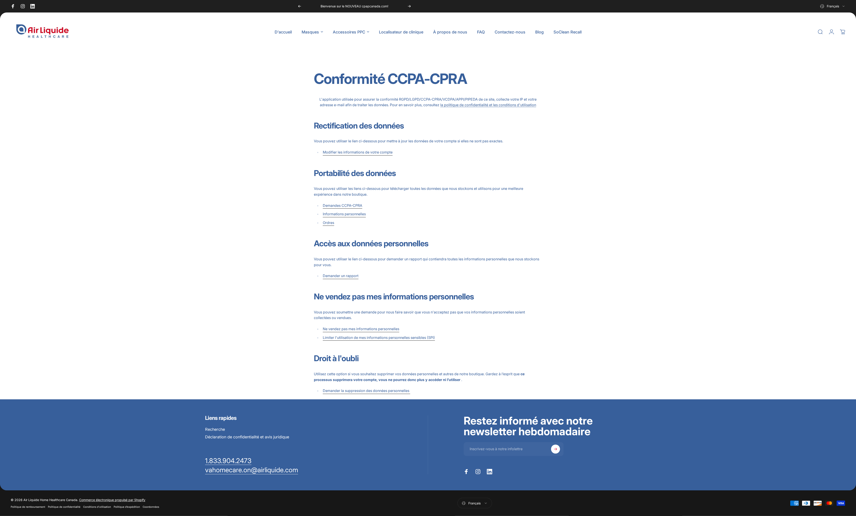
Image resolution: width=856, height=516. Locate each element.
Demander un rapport (340, 276)
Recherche (215, 429)
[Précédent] (300, 6)
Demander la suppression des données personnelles (366, 390)
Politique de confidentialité (64, 506)
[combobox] (832, 6)
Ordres (328, 222)
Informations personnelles (344, 214)
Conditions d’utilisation (97, 506)
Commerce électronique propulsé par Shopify (112, 500)
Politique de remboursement (28, 506)
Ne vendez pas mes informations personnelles (361, 329)
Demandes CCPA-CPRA (342, 205)
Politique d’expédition (127, 506)
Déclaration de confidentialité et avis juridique (247, 437)
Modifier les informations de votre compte (358, 152)
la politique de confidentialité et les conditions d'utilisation (488, 105)
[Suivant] (409, 6)
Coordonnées (151, 506)
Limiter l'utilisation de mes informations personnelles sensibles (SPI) (379, 337)
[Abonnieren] (555, 449)
